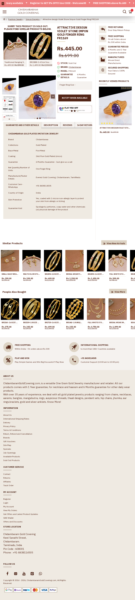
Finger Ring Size (67, 85)
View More (120, 292)
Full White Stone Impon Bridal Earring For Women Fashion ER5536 (117, 274)
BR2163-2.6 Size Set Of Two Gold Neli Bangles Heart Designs (10, 322)
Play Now (59, 362)
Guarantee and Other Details (22, 125)
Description (51, 125)
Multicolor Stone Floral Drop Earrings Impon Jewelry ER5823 (31, 274)
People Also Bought (14, 291)
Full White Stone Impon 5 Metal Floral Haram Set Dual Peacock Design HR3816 (96, 322)
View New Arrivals (116, 243)
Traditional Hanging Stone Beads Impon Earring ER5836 (15, 62)
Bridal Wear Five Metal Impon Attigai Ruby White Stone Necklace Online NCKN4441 (74, 274)
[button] (22, 96)
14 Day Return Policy (89, 125)
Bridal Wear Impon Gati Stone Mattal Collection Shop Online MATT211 (117, 322)
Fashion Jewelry (15, 19)
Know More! (54, 401)
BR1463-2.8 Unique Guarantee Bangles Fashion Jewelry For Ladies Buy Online (74, 322)
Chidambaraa (75, 67)
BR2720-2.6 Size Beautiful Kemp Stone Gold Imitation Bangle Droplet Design (53, 322)
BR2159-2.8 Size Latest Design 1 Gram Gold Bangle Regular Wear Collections (31, 322)
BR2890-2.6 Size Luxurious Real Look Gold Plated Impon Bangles (96, 274)
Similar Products (12, 243)
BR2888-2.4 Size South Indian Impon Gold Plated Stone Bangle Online (40, 62)
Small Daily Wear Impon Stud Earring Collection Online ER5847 (10, 274)
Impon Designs (33, 19)
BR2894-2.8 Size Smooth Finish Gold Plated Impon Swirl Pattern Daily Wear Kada (53, 274)
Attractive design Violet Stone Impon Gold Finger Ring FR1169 (115, 128)
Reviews (67, 125)
